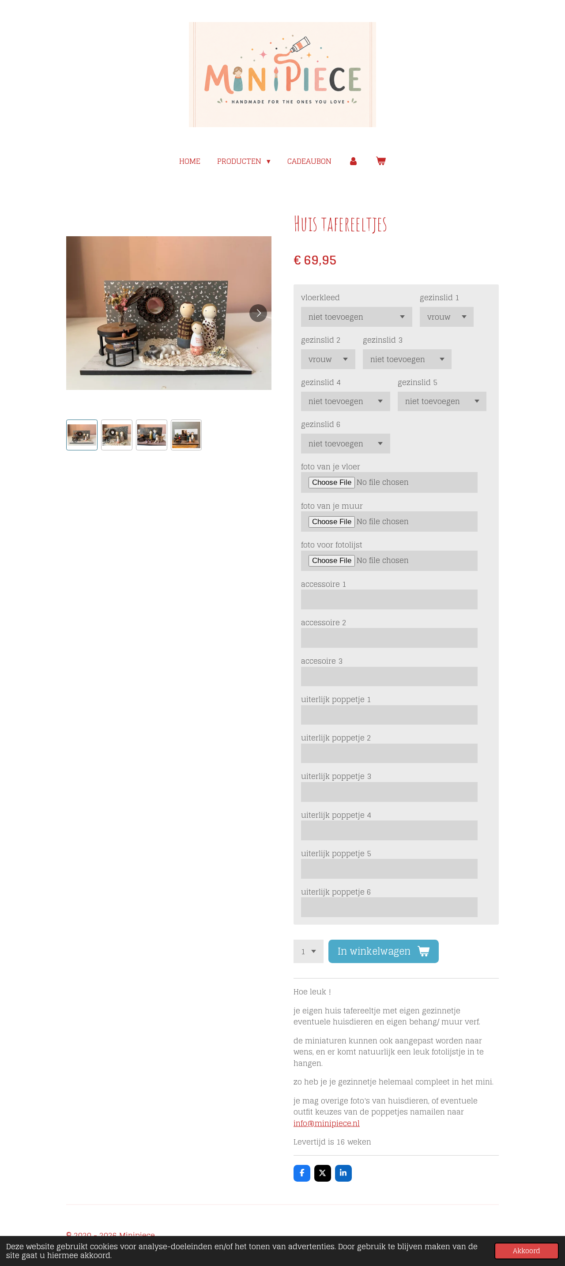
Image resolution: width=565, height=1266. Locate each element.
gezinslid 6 (321, 424)
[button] (82, 435)
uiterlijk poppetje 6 (336, 892)
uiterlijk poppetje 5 (336, 853)
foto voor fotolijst (331, 545)
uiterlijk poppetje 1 (336, 699)
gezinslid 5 (417, 382)
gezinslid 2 (321, 340)
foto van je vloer (330, 466)
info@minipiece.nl (327, 1123)
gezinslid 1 (440, 297)
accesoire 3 (322, 661)
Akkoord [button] (526, 1251)
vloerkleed (320, 297)
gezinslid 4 (321, 382)
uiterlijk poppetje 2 (336, 738)
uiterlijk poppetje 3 (336, 776)
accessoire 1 (324, 584)
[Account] (353, 161)
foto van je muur (332, 506)
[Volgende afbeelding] (258, 313)
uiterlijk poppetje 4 (336, 815)
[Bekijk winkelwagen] (380, 161)
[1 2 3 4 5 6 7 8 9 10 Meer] (309, 951)
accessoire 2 (324, 622)
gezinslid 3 (383, 340)
